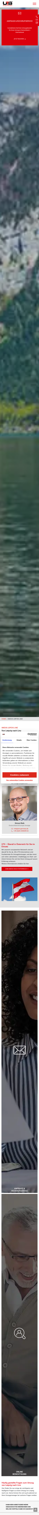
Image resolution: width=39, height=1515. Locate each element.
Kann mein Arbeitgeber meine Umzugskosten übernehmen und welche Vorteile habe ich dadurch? (19, 1507)
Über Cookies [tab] (32, 740)
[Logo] (8, 3)
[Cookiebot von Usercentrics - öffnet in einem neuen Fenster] (28, 734)
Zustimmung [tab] (7, 740)
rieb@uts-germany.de (21, 829)
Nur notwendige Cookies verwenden (19, 780)
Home (4, 719)
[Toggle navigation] (34, 3)
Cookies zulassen (19, 775)
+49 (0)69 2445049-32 (21, 831)
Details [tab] (19, 740)
